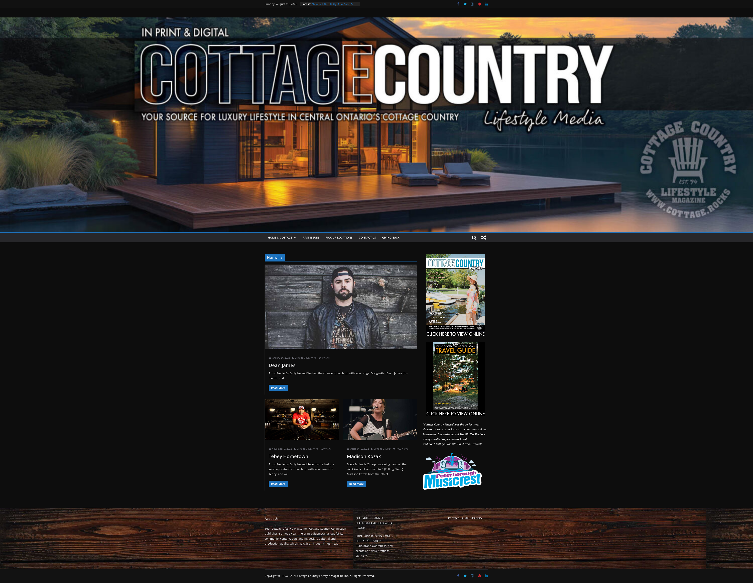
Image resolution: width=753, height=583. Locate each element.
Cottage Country (304, 357)
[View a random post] (483, 237)
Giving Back (390, 237)
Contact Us (367, 237)
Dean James (282, 365)
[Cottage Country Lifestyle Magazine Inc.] (376, 20)
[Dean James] (341, 307)
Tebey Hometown (288, 456)
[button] (294, 237)
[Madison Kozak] (380, 419)
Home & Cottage (280, 237)
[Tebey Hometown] (302, 419)
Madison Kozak (364, 456)
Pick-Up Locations (339, 237)
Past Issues (311, 237)
